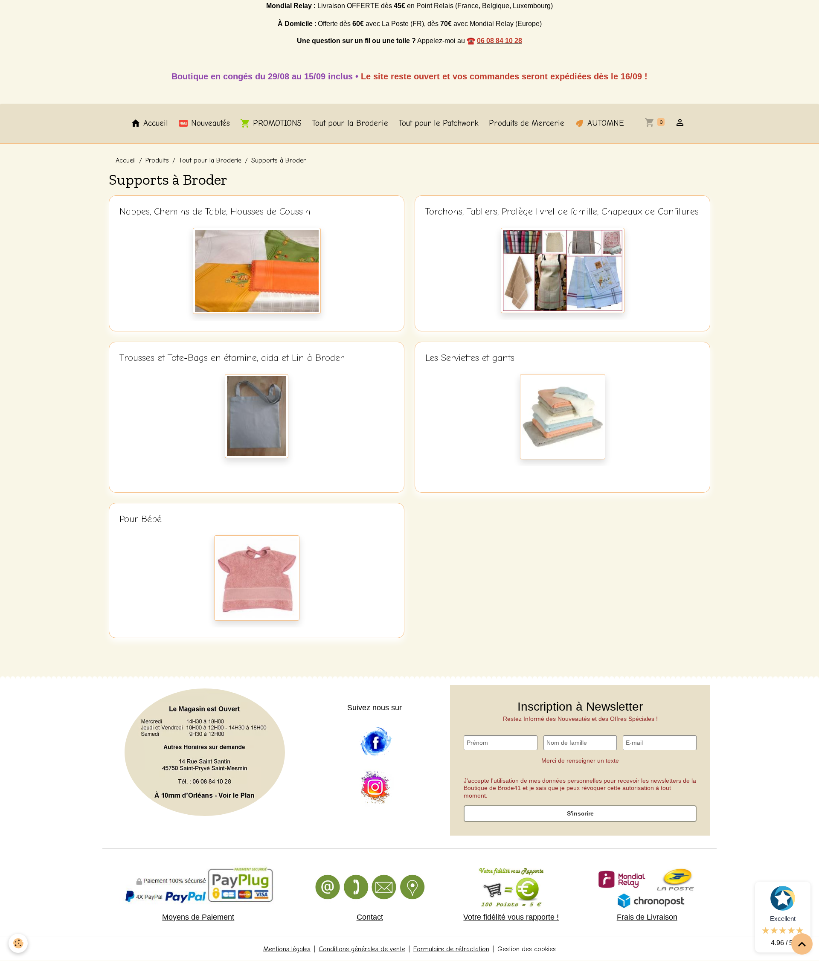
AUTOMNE (604, 123)
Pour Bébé (140, 519)
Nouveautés (209, 123)
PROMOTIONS (276, 123)
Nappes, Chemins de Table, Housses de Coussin (215, 211)
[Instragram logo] (375, 787)
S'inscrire (580, 813)
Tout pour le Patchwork (438, 123)
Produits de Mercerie (526, 123)
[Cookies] (18, 943)
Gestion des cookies (526, 949)
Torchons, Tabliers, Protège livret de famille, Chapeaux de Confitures (562, 211)
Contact (370, 917)
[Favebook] (375, 741)
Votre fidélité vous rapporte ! (511, 917)
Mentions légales (287, 949)
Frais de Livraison (647, 917)
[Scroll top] (802, 944)
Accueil (154, 123)
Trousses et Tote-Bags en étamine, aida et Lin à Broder (231, 357)
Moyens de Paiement (198, 917)
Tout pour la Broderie (350, 123)
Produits (157, 160)
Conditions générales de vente (362, 949)
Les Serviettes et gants (469, 357)
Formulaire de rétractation (451, 949)
